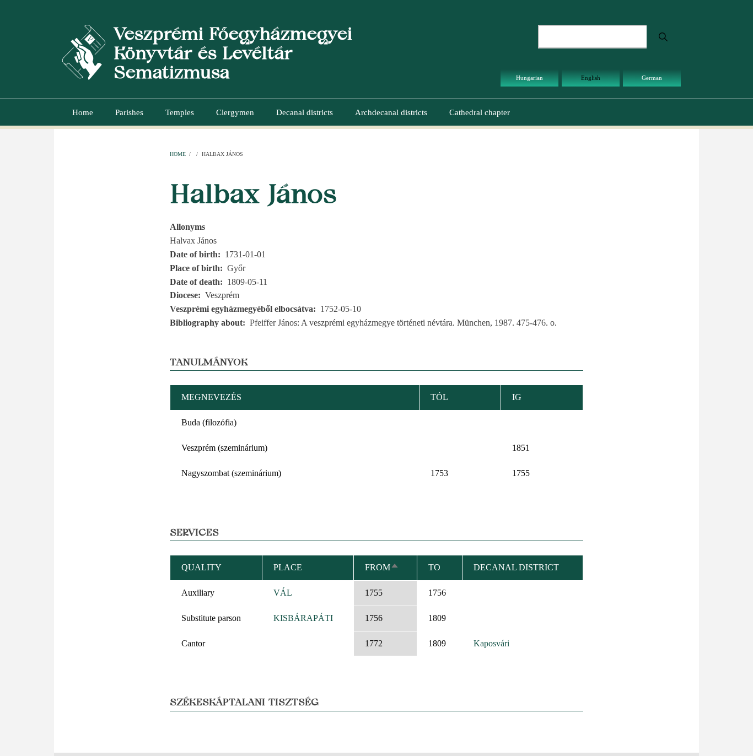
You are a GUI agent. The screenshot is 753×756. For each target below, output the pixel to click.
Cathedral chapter (479, 112)
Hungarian (529, 77)
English (590, 77)
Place (287, 567)
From (382, 567)
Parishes (129, 112)
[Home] (83, 51)
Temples (179, 112)
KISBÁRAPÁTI (303, 618)
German (652, 77)
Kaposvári (491, 643)
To (434, 567)
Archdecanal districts (391, 112)
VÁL (282, 592)
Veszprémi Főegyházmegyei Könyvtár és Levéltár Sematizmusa (233, 53)
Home (82, 112)
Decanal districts (304, 112)
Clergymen (235, 112)
